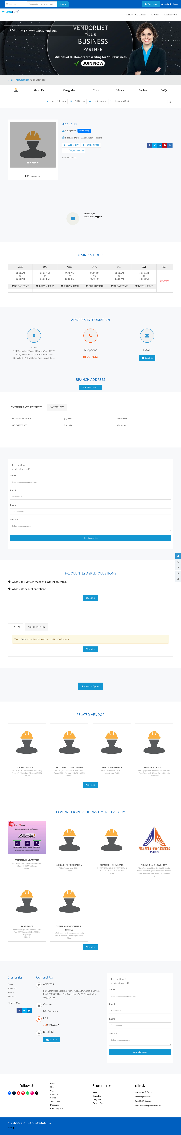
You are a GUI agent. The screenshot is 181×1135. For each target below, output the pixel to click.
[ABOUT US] (178, 556)
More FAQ (90, 598)
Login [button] (166, 4)
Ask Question (36, 627)
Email (13, 490)
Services (155, 15)
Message (14, 519)
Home (11, 80)
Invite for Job (100, 101)
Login (52, 1091)
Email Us (149, 358)
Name (13, 475)
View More (90, 649)
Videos (120, 90)
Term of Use (55, 1101)
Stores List (97, 1096)
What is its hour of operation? (28, 588)
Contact (97, 90)
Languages (57, 407)
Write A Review (58, 101)
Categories (140, 15)
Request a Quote (122, 101)
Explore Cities (98, 1103)
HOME (128, 15)
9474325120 (92, 357)
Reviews (12, 996)
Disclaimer (54, 1105)
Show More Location (90, 387)
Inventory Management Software (148, 1106)
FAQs (164, 90)
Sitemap (11, 992)
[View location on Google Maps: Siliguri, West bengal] (34, 30)
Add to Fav (80, 101)
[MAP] (178, 567)
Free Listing (152, 4)
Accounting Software (143, 1092)
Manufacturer (87, 138)
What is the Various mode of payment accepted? (39, 581)
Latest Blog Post (56, 1108)
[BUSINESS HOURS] (178, 562)
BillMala (140, 1085)
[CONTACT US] (178, 579)
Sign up (53, 1087)
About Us (38, 90)
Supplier (98, 138)
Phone (13, 505)
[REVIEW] (178, 573)
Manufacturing (22, 80)
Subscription (170, 15)
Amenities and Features (26, 407)
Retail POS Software (143, 1101)
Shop (95, 1092)
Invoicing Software (142, 1097)
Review (143, 90)
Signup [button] (175, 4)
